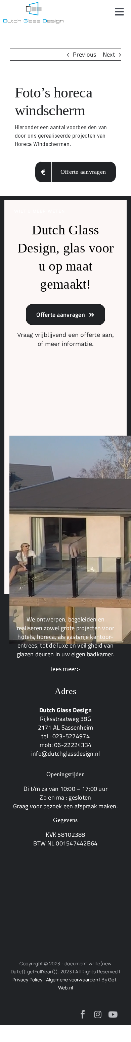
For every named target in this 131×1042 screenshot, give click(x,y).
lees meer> (65, 668)
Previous (84, 54)
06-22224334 (72, 744)
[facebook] (83, 1014)
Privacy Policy (27, 979)
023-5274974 (71, 736)
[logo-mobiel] (33, 4)
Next (109, 54)
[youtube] (113, 1014)
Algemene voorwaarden (72, 979)
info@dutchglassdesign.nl (65, 753)
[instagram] (97, 1014)
